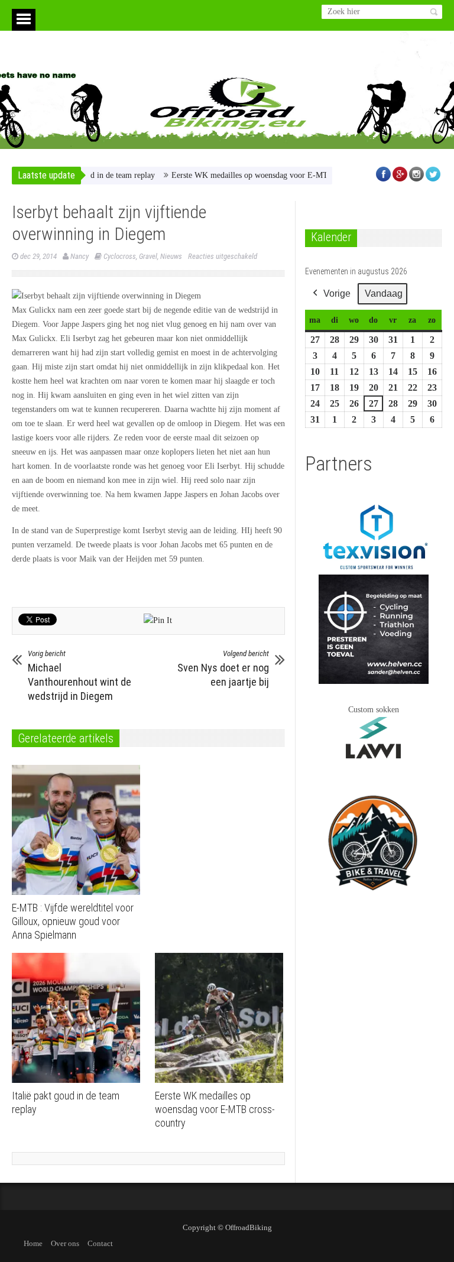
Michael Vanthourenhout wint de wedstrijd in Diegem (79, 675)
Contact (100, 1243)
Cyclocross (119, 256)
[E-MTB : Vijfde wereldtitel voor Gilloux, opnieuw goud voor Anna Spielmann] (79, 830)
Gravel (148, 256)
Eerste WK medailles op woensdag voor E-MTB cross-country (256, 175)
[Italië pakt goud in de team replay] (79, 1018)
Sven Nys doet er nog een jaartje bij (223, 668)
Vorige (337, 293)
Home (33, 1243)
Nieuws (171, 256)
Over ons (65, 1243)
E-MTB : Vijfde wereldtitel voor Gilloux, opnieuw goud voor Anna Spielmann (73, 921)
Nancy (79, 256)
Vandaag (384, 293)
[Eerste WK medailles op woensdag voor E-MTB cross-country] (222, 1018)
